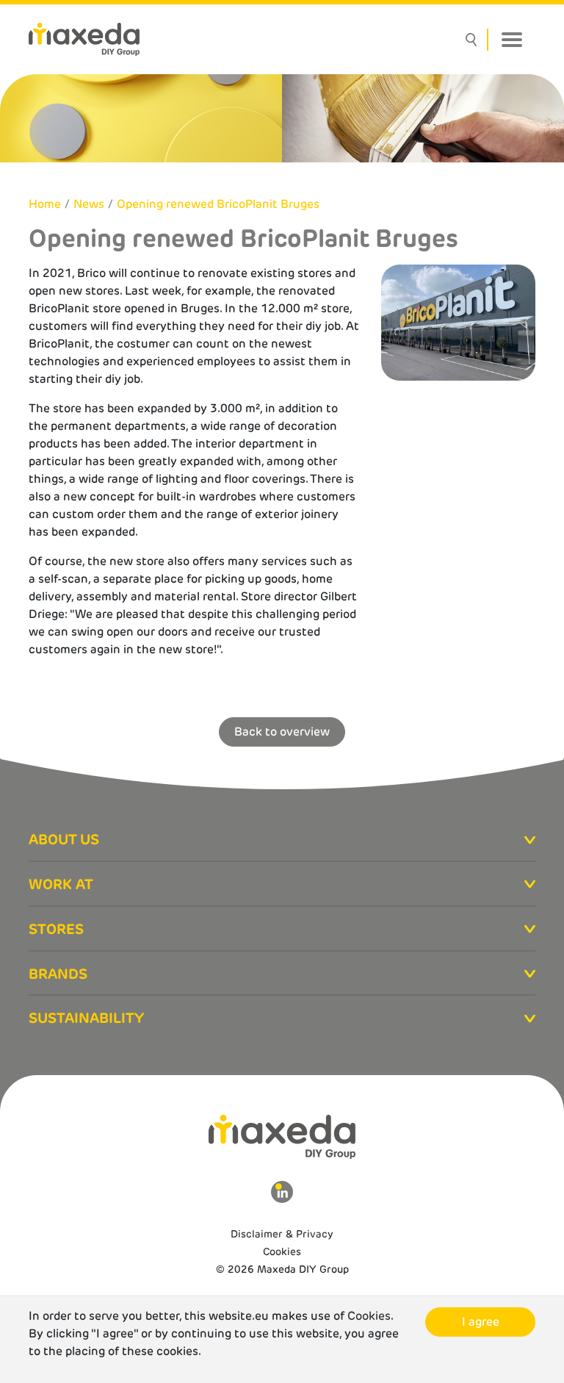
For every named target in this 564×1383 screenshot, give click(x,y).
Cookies (282, 1251)
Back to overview (282, 731)
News (88, 204)
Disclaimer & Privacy (282, 1233)
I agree (480, 1321)
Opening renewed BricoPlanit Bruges (218, 204)
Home (45, 204)
